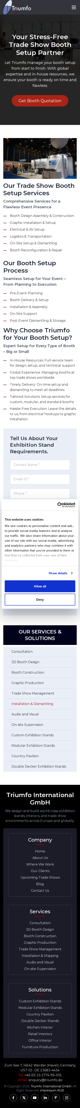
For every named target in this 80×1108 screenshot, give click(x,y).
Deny (40, 599)
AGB (60, 1090)
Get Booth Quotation (40, 100)
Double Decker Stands (40, 1021)
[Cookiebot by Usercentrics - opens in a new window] (57, 505)
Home (40, 851)
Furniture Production (40, 1047)
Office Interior (40, 1040)
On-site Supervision (27, 725)
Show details (58, 573)
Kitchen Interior (40, 1027)
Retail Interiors (40, 1034)
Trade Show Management (32, 693)
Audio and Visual (25, 714)
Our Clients (40, 871)
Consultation (22, 652)
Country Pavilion (25, 756)
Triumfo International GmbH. (51, 1086)
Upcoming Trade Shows (40, 877)
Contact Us (40, 891)
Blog (40, 884)
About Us (40, 858)
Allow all (40, 586)
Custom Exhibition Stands (32, 735)
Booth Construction (27, 672)
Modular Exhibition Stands (33, 746)
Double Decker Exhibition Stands (38, 766)
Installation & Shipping (40, 956)
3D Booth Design (25, 662)
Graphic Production (27, 683)
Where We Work (40, 864)
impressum (48, 1090)
